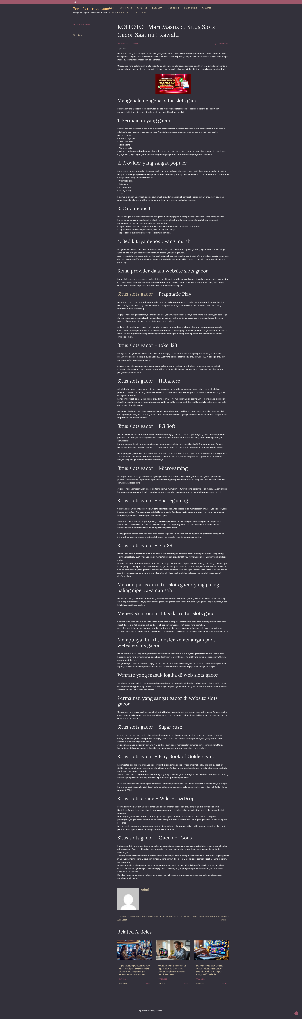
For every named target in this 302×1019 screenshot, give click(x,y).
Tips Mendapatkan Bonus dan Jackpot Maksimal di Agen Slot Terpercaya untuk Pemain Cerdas (134, 970)
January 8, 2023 (123, 44)
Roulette (206, 8)
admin (135, 44)
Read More (123, 983)
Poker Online (190, 8)
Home (112, 8)
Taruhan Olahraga (118, 13)
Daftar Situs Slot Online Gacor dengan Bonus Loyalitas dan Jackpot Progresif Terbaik (209, 970)
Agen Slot (142, 8)
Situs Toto (77, 35)
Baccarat (157, 8)
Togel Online (140, 13)
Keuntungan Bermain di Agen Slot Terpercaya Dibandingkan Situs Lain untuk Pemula (172, 970)
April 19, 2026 (201, 979)
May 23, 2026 (123, 979)
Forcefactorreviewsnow (92, 8)
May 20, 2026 (162, 979)
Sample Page (126, 8)
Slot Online (173, 8)
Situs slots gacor (135, 294)
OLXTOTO (159, 1010)
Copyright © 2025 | (146, 1010)
